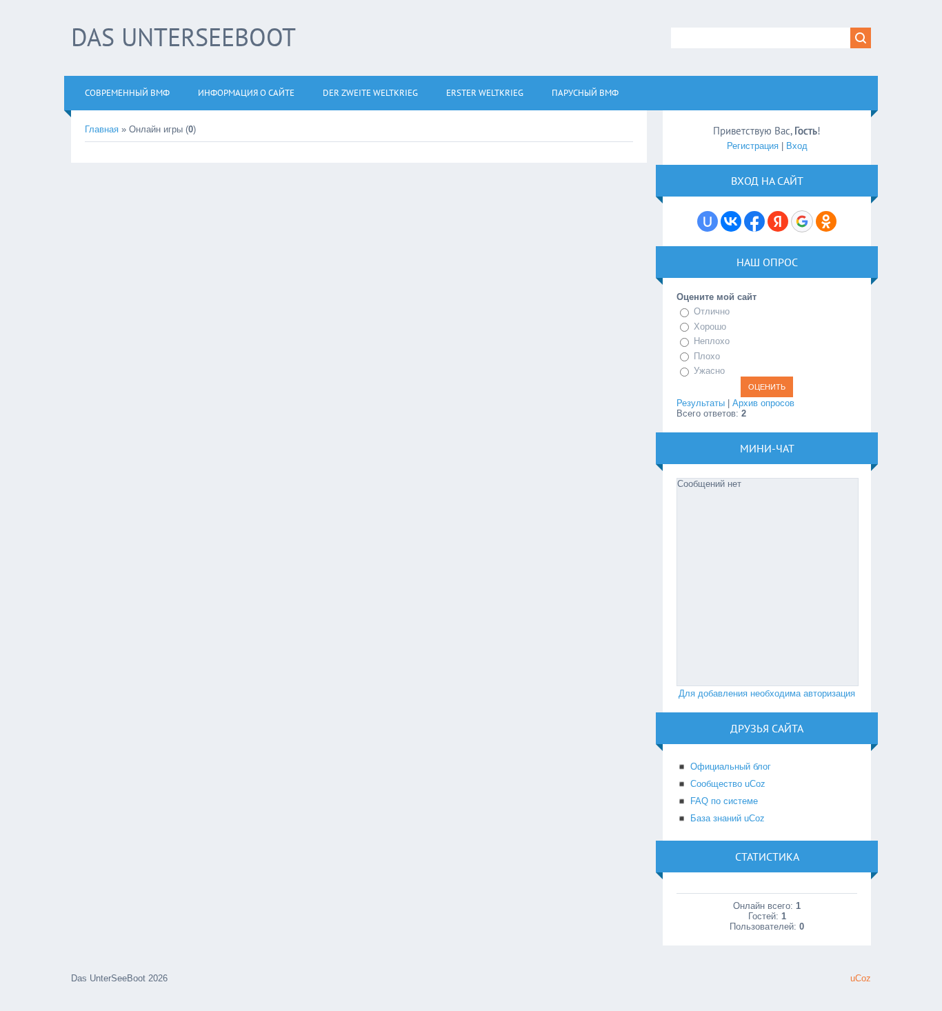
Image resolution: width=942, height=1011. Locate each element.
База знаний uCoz (727, 818)
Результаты (701, 403)
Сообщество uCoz (727, 784)
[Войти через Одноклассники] (826, 221)
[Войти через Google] (802, 221)
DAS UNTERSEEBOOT (183, 37)
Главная (102, 129)
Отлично (712, 311)
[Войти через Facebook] (754, 221)
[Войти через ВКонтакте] (731, 221)
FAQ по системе (724, 801)
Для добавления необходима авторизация (767, 693)
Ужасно (709, 371)
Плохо (707, 356)
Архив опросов (763, 403)
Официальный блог (730, 766)
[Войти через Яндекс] (778, 221)
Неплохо (712, 341)
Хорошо (710, 326)
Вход (797, 146)
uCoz (860, 978)
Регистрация (753, 146)
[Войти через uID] (707, 221)
